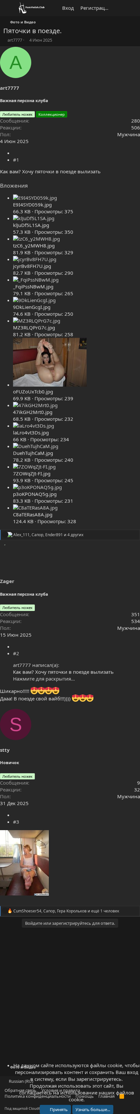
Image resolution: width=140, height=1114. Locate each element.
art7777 (14, 40)
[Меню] (9, 8)
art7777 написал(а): (36, 665)
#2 (16, 653)
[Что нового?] (119, 8)
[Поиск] (132, 8)
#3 (16, 821)
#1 (16, 159)
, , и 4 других (48, 534)
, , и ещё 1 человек (66, 911)
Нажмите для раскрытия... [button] (44, 678)
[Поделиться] (15, 153)
